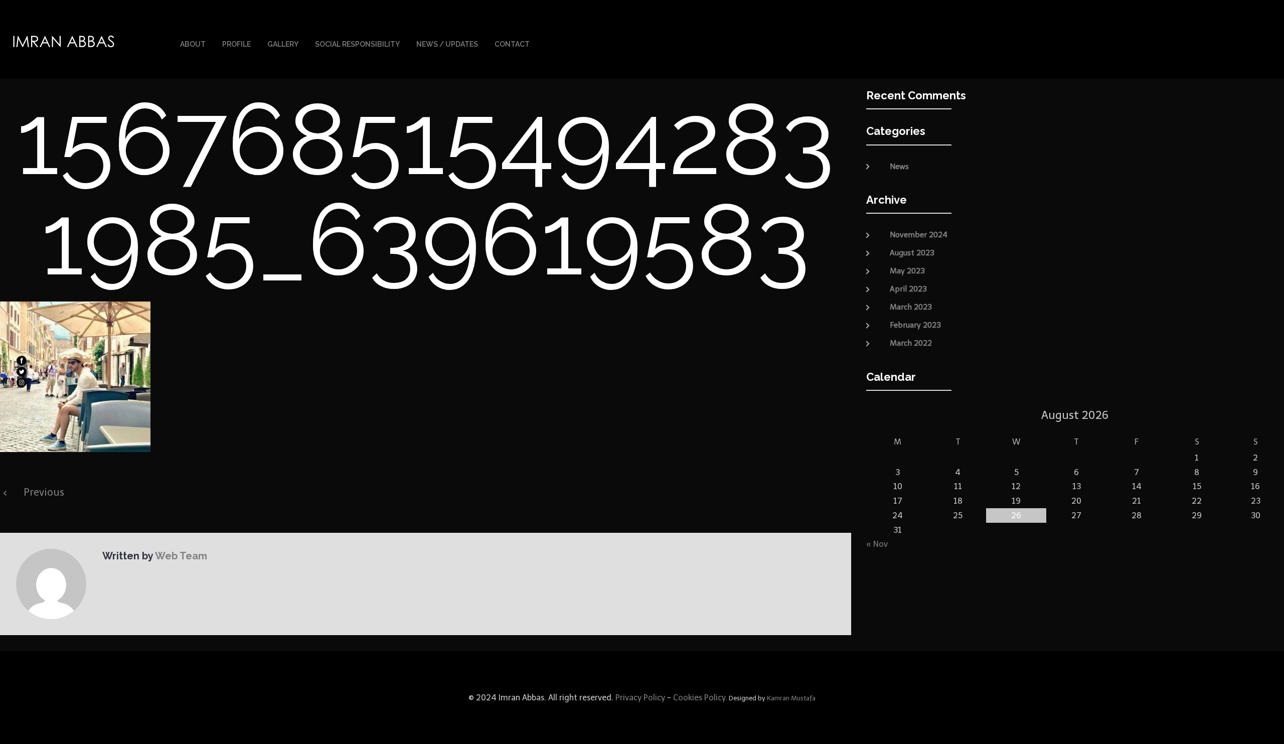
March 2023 (911, 307)
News (899, 166)
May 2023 (907, 270)
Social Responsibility (357, 44)
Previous (44, 492)
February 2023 (915, 325)
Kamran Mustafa (791, 698)
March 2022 (911, 343)
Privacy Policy (639, 697)
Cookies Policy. (700, 697)
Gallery (282, 44)
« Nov (877, 544)
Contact (512, 44)
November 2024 (918, 234)
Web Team (181, 556)
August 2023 (912, 252)
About (193, 44)
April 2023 (908, 288)
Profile (236, 44)
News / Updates (447, 44)
